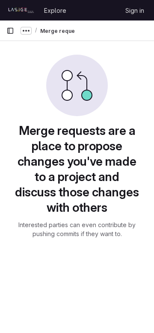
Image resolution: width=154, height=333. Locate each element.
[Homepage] (21, 10)
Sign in (134, 10)
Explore (55, 10)
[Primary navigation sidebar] (10, 31)
